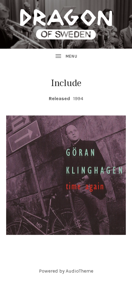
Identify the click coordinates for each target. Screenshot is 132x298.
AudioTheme (79, 271)
